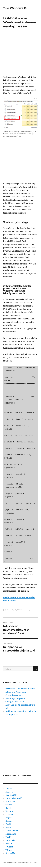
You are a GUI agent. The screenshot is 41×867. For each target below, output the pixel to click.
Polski (8, 837)
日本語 (8, 824)
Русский (9, 843)
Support (10, 610)
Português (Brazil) (13, 798)
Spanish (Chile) (12, 795)
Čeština (8, 805)
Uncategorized (29, 610)
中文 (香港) (10, 801)
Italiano (9, 821)
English (8, 788)
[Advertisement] (20, 53)
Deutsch (9, 811)
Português (10, 840)
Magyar (8, 818)
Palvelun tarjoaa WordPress (27, 863)
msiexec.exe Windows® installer (20, 689)
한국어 (8, 827)
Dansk (8, 808)
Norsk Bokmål (11, 830)
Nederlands (10, 834)
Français (9, 814)
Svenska (9, 847)
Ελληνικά (9, 792)
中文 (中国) (10, 853)
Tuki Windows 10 (15, 8)
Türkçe (8, 850)
